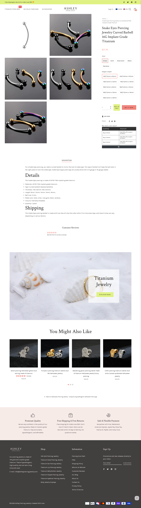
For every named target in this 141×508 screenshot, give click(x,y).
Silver (105, 61)
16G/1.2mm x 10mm (126, 87)
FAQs (73, 460)
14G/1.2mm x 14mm (127, 82)
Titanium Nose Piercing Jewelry (52, 460)
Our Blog (75, 475)
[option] (23, 362)
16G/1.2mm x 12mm (110, 92)
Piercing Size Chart (78, 456)
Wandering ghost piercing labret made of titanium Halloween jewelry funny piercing (86, 373)
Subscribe (127, 463)
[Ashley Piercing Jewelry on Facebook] (124, 2)
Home (104, 19)
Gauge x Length (107, 72)
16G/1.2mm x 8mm (109, 87)
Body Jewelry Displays (48, 482)
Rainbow (106, 66)
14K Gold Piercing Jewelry (49, 456)
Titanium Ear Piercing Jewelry (51, 464)
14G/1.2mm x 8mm (109, 76)
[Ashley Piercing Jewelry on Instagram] (135, 2)
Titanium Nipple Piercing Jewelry (52, 475)
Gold (112, 61)
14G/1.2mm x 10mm (126, 76)
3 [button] (72, 384)
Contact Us (75, 482)
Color (103, 56)
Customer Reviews (78, 471)
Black (130, 61)
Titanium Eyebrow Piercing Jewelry (53, 478)
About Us (75, 478)
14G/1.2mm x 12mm (110, 82)
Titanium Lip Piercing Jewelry (51, 467)
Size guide (107, 116)
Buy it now (129, 107)
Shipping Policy (77, 464)
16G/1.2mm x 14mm (127, 92)
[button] (122, 9)
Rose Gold (120, 61)
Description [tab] (67, 160)
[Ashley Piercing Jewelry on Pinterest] (131, 2)
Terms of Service (77, 490)
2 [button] (70, 384)
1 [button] (68, 384)
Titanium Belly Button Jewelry (51, 471)
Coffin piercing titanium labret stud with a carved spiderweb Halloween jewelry (117, 373)
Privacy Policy (76, 486)
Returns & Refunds (78, 467)
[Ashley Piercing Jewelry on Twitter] (128, 2)
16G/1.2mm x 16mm (110, 98)
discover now (105, 294)
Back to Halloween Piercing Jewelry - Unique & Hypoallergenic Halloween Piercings (71, 397)
